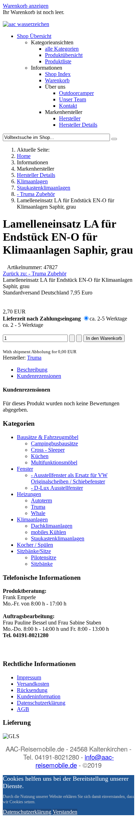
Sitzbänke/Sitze (34, 551)
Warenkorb (57, 80)
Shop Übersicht (34, 36)
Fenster (25, 469)
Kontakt (68, 106)
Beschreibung (32, 370)
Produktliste (58, 61)
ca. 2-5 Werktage (108, 319)
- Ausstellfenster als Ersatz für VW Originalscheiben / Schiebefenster (69, 478)
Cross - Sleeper (48, 450)
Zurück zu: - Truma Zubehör (34, 274)
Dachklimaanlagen (51, 526)
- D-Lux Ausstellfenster (57, 488)
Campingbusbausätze (54, 443)
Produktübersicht (64, 55)
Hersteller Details (78, 125)
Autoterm (41, 500)
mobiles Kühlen (48, 532)
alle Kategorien (62, 49)
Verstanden (65, 812)
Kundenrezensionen (39, 376)
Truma (34, 358)
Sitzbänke (42, 564)
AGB (23, 709)
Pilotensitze (43, 557)
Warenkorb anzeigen (25, 6)
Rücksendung (32, 690)
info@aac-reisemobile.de (74, 760)
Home (24, 156)
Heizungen (29, 494)
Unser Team (72, 99)
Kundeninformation (38, 696)
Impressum (29, 677)
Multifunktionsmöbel (54, 462)
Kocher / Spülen (35, 545)
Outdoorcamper (76, 93)
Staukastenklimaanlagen (43, 188)
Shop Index (58, 74)
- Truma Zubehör (36, 194)
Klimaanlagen (32, 181)
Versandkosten (33, 684)
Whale (38, 513)
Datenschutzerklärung (41, 703)
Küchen (39, 456)
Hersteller (69, 118)
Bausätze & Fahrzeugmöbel (47, 437)
